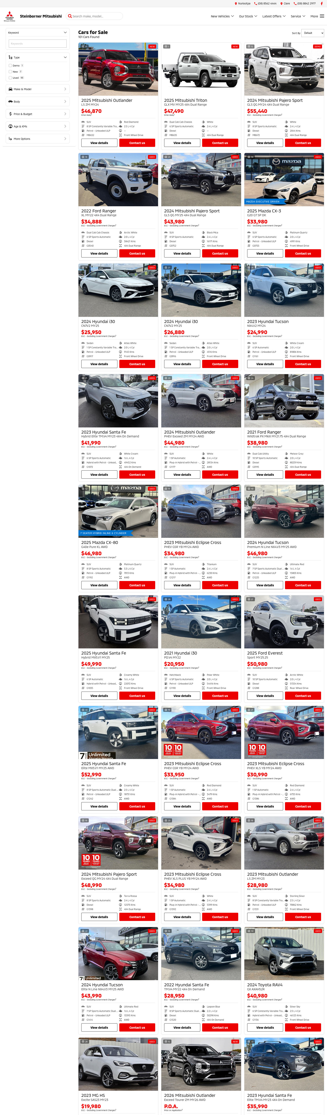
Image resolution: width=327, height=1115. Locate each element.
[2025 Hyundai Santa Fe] (118, 621)
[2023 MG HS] (118, 1064)
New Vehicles (220, 16)
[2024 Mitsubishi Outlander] (201, 400)
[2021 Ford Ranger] (284, 400)
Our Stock (246, 16)
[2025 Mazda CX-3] (284, 179)
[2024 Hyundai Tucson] (284, 511)
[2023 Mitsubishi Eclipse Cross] (201, 511)
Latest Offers (271, 16)
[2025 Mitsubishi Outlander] (118, 69)
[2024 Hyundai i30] (118, 290)
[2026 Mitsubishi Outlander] (201, 1064)
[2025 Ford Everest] (284, 621)
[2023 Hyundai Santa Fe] (118, 400)
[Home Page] (9, 16)
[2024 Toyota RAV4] (284, 953)
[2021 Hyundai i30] (201, 621)
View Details (99, 143)
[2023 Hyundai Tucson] (284, 290)
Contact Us (137, 143)
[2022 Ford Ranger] (118, 179)
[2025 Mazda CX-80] (118, 511)
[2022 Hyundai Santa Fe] (201, 953)
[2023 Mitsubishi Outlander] (284, 843)
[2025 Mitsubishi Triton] (201, 69)
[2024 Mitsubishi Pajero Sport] (284, 69)
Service (296, 16)
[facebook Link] (321, 3)
